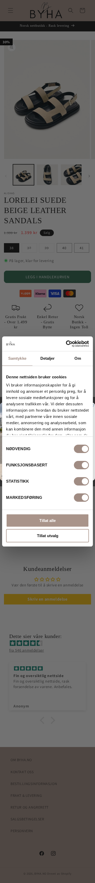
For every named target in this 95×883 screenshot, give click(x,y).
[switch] (81, 465)
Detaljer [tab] (47, 358)
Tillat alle (47, 520)
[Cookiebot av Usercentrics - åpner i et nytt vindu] (67, 343)
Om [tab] (77, 358)
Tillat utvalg (47, 535)
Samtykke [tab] (17, 358)
